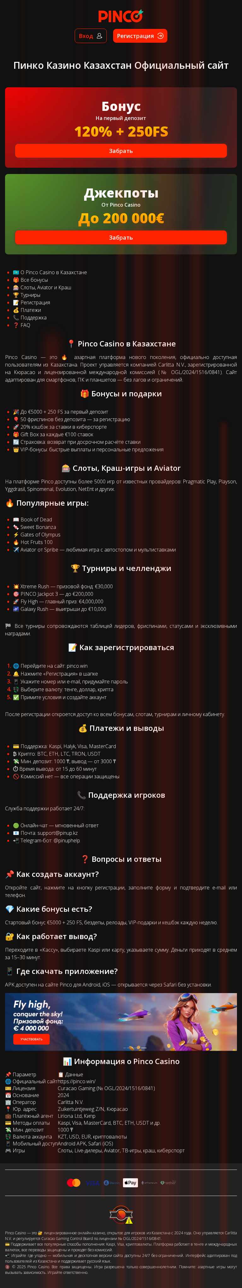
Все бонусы (34, 279)
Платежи (30, 310)
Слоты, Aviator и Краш (45, 287)
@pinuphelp (67, 840)
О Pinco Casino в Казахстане (53, 272)
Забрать (121, 151)
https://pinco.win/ (76, 1081)
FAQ (25, 325)
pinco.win (77, 665)
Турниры (30, 294)
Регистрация (35, 302)
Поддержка (33, 317)
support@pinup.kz (57, 832)
